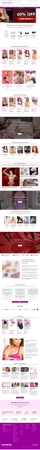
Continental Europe (34, 427)
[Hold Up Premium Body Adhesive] (5, 324)
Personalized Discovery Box (19, 330)
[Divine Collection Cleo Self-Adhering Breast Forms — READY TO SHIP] (12, 324)
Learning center (27, 425)
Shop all (19, 88)
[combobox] (23, 3)
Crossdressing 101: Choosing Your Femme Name (33, 389)
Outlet (21, 434)
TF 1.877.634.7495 (4, 0)
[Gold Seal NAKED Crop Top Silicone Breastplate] (5, 54)
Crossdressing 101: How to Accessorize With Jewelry (15, 373)
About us (20, 133)
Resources (14, 435)
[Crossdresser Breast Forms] (5, 149)
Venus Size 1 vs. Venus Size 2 (6, 388)
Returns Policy (37, 447)
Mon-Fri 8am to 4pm (9, 0)
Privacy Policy (28, 447)
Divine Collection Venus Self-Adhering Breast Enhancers (34, 61)
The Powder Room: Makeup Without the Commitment (23, 373)
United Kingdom (34, 430)
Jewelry (35, 154)
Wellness (21, 430)
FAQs (34, 447)
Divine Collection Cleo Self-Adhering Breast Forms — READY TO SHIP (12, 331)
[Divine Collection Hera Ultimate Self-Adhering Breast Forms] (12, 54)
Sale (20, 433)
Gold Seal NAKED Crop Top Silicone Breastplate (5, 61)
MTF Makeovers (15, 440)
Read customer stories (15, 301)
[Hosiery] (27, 149)
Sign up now (20, 406)
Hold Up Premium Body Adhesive (5, 330)
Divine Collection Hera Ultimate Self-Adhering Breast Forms (12, 61)
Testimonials (14, 436)
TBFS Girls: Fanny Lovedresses (13, 388)
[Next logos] (37, 309)
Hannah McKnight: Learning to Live (23, 388)
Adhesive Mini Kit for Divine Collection (26, 330)
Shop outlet (20, 245)
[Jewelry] (35, 149)
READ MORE (20, 397)
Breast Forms (22, 425)
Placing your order (15, 430)
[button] (37, 3)
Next (38, 15)
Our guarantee (15, 431)
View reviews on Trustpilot (24, 301)
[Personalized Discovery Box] (20, 324)
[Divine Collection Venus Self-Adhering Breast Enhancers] (35, 54)
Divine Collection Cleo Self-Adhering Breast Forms (35, 108)
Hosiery (27, 154)
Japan (32, 431)
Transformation (12, 154)
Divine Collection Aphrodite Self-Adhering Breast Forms (27, 61)
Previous (1, 15)
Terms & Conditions (24, 447)
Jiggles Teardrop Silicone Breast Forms (20, 61)
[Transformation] (12, 149)
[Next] (37, 81)
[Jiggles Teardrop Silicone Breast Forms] (20, 54)
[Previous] (37, 79)
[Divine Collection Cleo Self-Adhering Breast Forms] (35, 102)
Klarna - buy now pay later (16, 437)
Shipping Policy (31, 447)
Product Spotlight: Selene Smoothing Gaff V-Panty (34, 373)
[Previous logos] (2, 309)
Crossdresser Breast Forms (5, 155)
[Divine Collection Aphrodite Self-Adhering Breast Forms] (27, 54)
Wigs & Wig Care (20, 154)
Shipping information (15, 432)
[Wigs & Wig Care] (20, 149)
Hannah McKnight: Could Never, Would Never (6, 373)
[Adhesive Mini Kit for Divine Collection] (27, 324)
